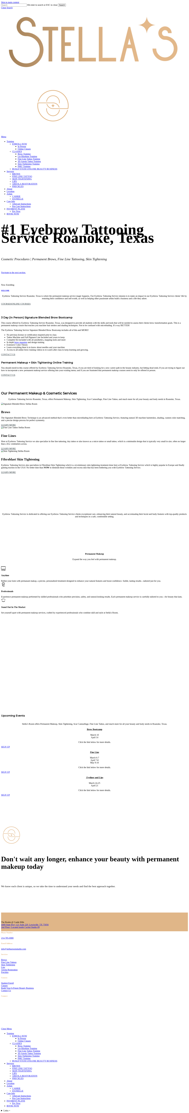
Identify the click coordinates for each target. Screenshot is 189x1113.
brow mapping (20, 342)
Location (10, 1083)
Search (62, 5)
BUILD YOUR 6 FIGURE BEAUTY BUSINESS (34, 1061)
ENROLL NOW (19, 1036)
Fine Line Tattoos (8, 962)
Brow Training (24, 1046)
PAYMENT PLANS (16, 1101)
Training (10, 1033)
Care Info (11, 1093)
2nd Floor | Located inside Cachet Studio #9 (20, 927)
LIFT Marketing (41, 1022)
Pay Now (16, 1103)
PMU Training (24, 1058)
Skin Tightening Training (29, 1056)
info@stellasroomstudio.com (13, 949)
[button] (7, 8)
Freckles (4, 972)
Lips (3, 967)
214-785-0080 (7, 938)
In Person (22, 1038)
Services (10, 1063)
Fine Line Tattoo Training (29, 1051)
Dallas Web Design (22, 1022)
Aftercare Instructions (21, 1096)
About (9, 1081)
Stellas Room (7, 1022)
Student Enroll (7, 983)
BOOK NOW (13, 1106)
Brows (4, 960)
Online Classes (24, 1041)
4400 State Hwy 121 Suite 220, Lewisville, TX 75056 (25, 925)
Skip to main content (10, 2)
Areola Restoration (9, 970)
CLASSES (17, 1043)
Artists (9, 1086)
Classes (4, 985)
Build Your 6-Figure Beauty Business (17, 988)
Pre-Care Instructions (21, 1098)
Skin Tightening (8, 965)
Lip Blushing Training (27, 1048)
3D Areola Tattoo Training (29, 1053)
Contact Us (6, 990)
